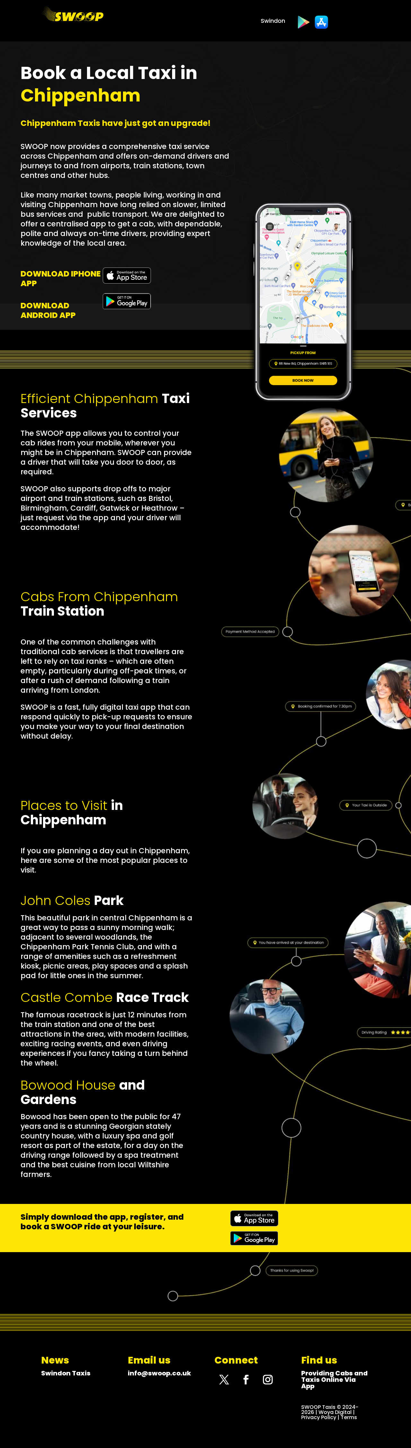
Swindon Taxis (66, 1373)
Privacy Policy (318, 1417)
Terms (349, 1417)
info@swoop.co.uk (159, 1373)
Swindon (273, 22)
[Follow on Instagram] (267, 1379)
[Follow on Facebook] (246, 1379)
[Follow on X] (224, 1379)
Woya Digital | (337, 1412)
